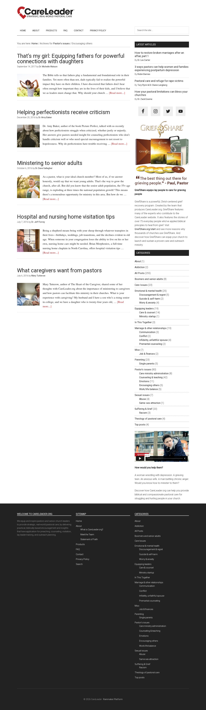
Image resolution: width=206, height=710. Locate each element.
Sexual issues (142, 395)
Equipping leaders (144, 308)
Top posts (140, 424)
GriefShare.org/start (145, 229)
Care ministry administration (154, 373)
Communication (147, 332)
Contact (79, 554)
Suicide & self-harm (149, 298)
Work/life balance (148, 389)
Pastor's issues (143, 369)
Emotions (144, 381)
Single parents (146, 363)
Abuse (142, 399)
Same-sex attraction (149, 403)
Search (79, 564)
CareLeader (45, 13)
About (138, 261)
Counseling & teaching (151, 377)
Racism (143, 412)
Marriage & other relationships (150, 328)
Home (79, 521)
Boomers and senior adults (149, 279)
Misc (137, 349)
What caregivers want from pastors (59, 270)
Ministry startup (147, 316)
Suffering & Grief (143, 408)
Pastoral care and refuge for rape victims (159, 80)
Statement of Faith (89, 539)
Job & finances (147, 353)
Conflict (143, 336)
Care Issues (141, 285)
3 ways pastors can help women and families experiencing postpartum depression (162, 68)
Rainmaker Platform (113, 699)
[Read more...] (117, 93)
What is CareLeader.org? (91, 529)
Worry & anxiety (147, 302)
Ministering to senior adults (49, 163)
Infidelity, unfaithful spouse (153, 340)
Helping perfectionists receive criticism (63, 112)
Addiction (140, 267)
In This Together (143, 322)
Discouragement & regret (152, 294)
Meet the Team (87, 534)
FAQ (78, 549)
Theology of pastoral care (148, 418)
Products (80, 544)
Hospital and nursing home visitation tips (66, 217)
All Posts (139, 273)
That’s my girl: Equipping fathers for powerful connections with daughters (70, 59)
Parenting (140, 359)
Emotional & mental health (148, 290)
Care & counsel (147, 312)
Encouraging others (149, 385)
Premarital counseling (150, 344)
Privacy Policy (82, 559)
